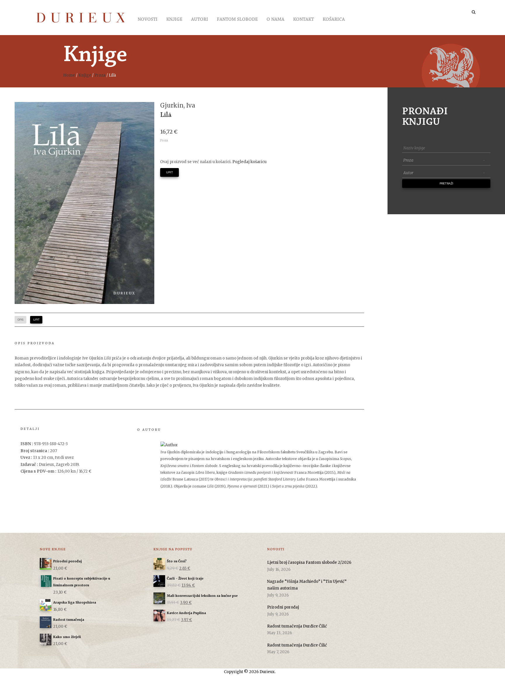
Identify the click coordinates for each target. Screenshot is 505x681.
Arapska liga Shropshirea (74, 602)
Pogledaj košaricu (249, 161)
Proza (100, 75)
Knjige (174, 19)
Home (69, 75)
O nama (275, 19)
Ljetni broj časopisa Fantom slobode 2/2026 (309, 562)
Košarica (334, 19)
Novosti (148, 19)
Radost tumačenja (68, 620)
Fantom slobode (237, 19)
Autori (199, 19)
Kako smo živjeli (67, 637)
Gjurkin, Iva (177, 105)
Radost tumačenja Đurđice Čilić (297, 626)
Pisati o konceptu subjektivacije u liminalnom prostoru (81, 581)
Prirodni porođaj (67, 561)
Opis (20, 319)
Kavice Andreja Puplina (186, 613)
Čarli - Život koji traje (185, 578)
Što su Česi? (176, 561)
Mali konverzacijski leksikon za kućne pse (202, 596)
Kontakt (303, 19)
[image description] (84, 203)
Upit (169, 172)
